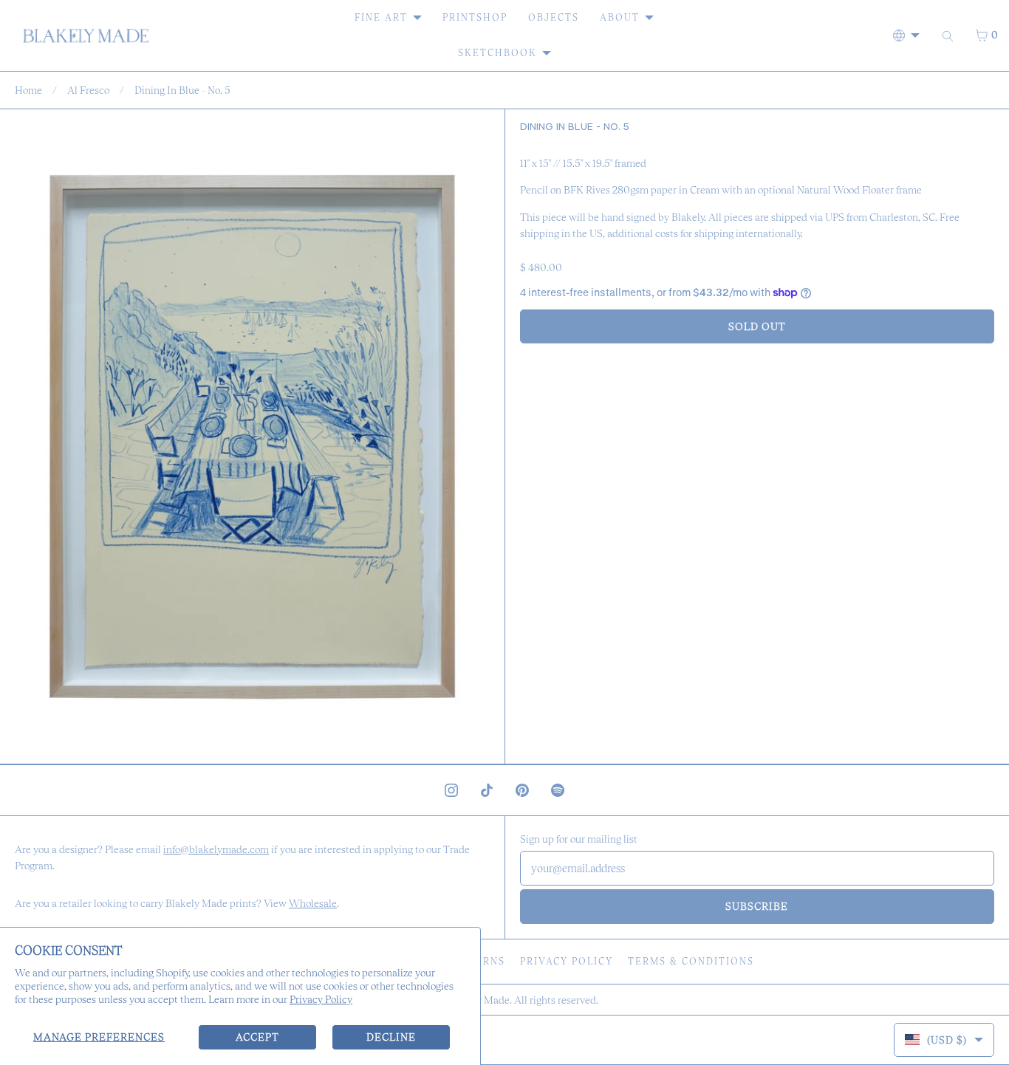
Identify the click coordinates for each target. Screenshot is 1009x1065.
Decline (391, 1037)
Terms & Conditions (691, 961)
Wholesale (313, 903)
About (620, 17)
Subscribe (756, 906)
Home (28, 90)
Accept (257, 1037)
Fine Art (381, 17)
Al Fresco (88, 90)
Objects (553, 17)
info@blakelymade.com (216, 849)
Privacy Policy (321, 999)
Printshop (474, 17)
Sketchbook (497, 52)
